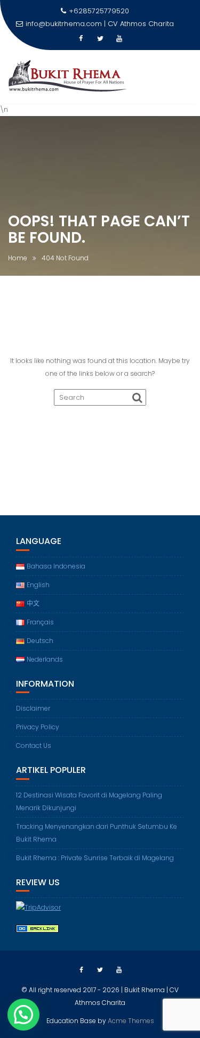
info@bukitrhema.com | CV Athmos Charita (100, 24)
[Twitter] (100, 38)
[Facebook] (81, 38)
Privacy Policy (37, 726)
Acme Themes (131, 1020)
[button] (23, 1015)
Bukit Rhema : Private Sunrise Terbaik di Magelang (95, 857)
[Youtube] (119, 38)
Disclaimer (33, 708)
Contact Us (33, 745)
